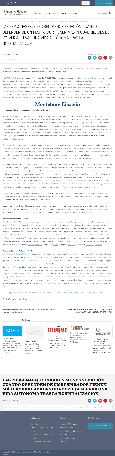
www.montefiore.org (35, 245)
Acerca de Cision (66, 428)
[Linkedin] (8, 2)
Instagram (88, 283)
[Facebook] (4, 2)
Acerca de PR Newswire (69, 424)
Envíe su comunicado (104, 3)
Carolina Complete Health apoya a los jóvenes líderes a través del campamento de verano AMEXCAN (79, 337)
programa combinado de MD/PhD (98, 257)
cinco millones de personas (90, 78)
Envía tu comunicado (98, 426)
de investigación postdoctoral (34, 261)
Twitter (55, 245)
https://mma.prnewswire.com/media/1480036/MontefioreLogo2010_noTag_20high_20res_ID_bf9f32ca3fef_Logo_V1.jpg (55, 293)
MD (47, 257)
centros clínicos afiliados (36, 264)
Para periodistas (58, 14)
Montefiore (63, 277)
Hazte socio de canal (67, 438)
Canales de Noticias (40, 14)
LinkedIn (71, 245)
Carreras (63, 442)
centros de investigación (57, 267)
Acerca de (73, 14)
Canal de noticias (37, 424)
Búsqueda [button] (102, 13)
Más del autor (26, 320)
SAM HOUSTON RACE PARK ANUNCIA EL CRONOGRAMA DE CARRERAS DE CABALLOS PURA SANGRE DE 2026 (90, 311)
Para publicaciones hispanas (41, 442)
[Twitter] (15, 2)
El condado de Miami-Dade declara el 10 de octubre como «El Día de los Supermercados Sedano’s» (28, 311)
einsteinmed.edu (54, 283)
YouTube (98, 245)
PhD (66, 257)
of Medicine (15, 254)
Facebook (90, 245)
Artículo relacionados (11, 320)
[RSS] (11, 2)
